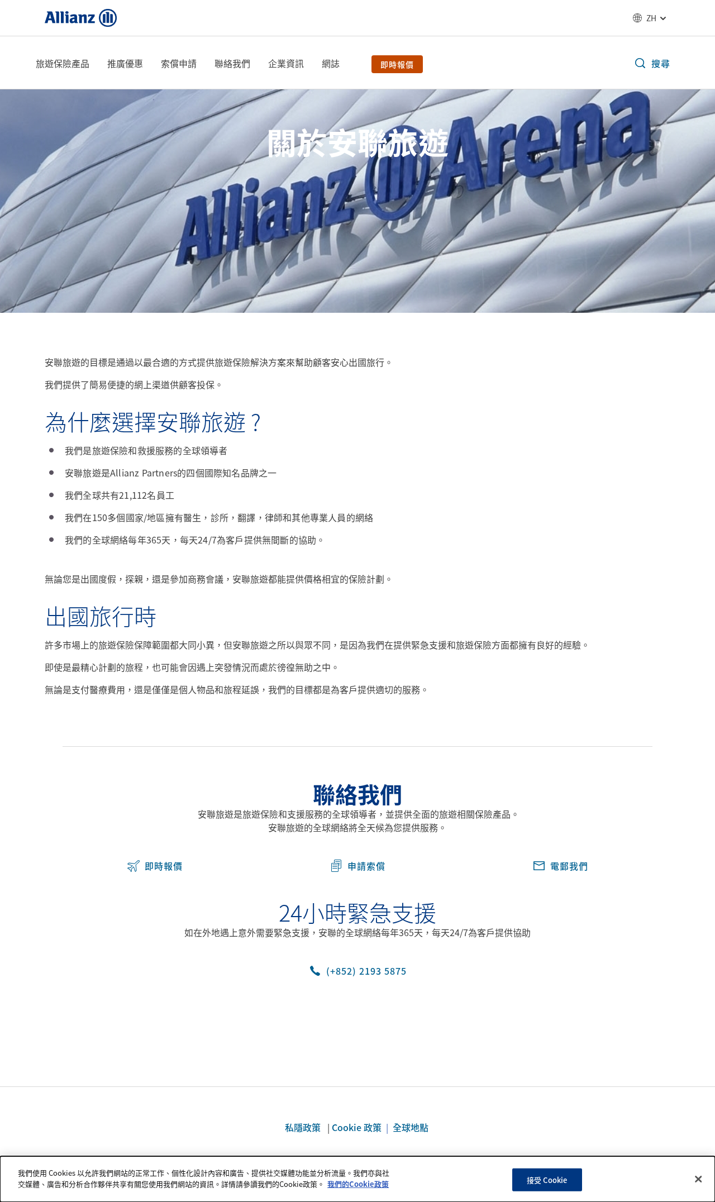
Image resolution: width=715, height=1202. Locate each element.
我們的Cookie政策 (358, 1183)
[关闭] (698, 1179)
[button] (651, 63)
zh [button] (651, 17)
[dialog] (357, 1179)
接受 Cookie (547, 1180)
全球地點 (412, 1127)
